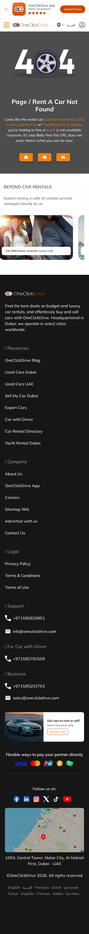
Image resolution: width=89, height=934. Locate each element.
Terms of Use (17, 587)
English (14, 887)
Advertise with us (21, 521)
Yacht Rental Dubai (23, 443)
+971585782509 (29, 658)
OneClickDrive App (41, 7)
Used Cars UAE (19, 383)
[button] (6, 25)
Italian (58, 893)
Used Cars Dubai (20, 372)
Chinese (43, 893)
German (72, 893)
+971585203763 (29, 686)
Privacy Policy (18, 563)
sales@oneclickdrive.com (36, 697)
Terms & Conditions (22, 575)
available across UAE (29, 251)
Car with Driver (19, 419)
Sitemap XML (17, 509)
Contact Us (15, 532)
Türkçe (13, 893)
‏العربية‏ (27, 887)
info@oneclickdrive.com (34, 631)
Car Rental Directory (24, 431)
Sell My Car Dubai (21, 395)
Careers (12, 497)
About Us (13, 473)
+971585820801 (29, 618)
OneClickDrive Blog (22, 360)
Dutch (56, 887)
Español (27, 893)
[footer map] (44, 830)
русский (71, 887)
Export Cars (16, 407)
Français (42, 887)
